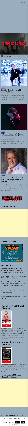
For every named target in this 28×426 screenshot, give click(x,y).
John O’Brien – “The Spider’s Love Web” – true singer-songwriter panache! (13, 180)
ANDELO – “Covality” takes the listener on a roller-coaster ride (12, 135)
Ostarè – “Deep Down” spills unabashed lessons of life (11, 91)
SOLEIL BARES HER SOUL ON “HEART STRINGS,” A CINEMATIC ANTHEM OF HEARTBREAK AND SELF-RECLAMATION (12, 270)
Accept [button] (17, 422)
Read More (14, 424)
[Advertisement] (14, 18)
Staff (2, 100)
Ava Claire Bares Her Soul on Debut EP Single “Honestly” (13, 297)
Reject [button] (22, 422)
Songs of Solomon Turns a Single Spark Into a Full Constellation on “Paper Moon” (13, 277)
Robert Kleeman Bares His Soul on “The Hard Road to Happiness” (13, 291)
